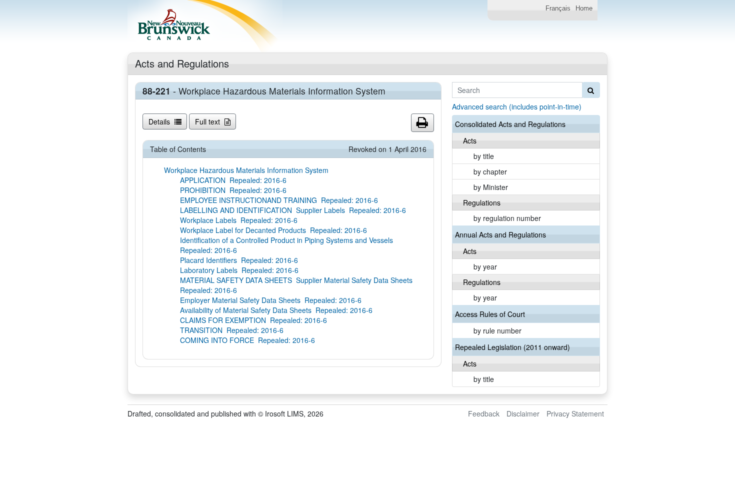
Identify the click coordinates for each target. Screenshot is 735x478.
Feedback (484, 413)
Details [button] (160, 121)
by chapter (490, 171)
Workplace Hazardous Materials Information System (246, 170)
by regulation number (507, 218)
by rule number (498, 331)
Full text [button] (208, 121)
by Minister (491, 187)
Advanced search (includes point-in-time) (517, 107)
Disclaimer (523, 413)
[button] (422, 123)
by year (485, 267)
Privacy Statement (575, 413)
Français (558, 8)
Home (584, 8)
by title (484, 156)
